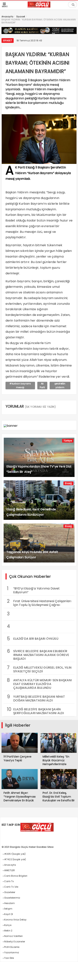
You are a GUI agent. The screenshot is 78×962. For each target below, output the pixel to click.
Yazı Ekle (9, 958)
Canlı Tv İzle (11, 886)
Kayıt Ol (8, 914)
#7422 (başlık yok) (15, 859)
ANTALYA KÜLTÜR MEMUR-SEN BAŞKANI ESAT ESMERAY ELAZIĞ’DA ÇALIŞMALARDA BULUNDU (39, 683)
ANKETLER (9, 870)
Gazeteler (9, 892)
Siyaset (7, 40)
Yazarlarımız (11, 952)
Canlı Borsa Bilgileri (15, 875)
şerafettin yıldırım (60, 385)
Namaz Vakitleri (13, 936)
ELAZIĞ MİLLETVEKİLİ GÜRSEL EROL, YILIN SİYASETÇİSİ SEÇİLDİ (39, 668)
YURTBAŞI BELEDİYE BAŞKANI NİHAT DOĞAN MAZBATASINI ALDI (36, 698)
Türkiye (68, 440)
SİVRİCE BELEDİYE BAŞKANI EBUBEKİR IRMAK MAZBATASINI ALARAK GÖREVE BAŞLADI (38, 654)
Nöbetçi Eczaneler (14, 941)
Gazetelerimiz (12, 897)
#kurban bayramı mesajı (20, 385)
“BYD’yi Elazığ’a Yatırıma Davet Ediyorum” (33, 589)
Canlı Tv (9, 881)
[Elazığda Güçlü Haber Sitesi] (39, 6)
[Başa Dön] (71, 955)
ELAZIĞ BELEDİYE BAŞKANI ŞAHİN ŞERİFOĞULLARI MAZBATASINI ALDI (35, 710)
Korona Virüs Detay (15, 919)
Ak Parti (42, 385)
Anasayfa (10, 864)
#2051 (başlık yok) (15, 854)
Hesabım (9, 903)
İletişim (8, 908)
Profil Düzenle (12, 947)
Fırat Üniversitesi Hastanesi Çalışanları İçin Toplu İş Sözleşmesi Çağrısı (39, 602)
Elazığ (68, 483)
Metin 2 (8, 930)
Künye (7, 925)
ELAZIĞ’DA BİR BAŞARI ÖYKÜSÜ (32, 639)
